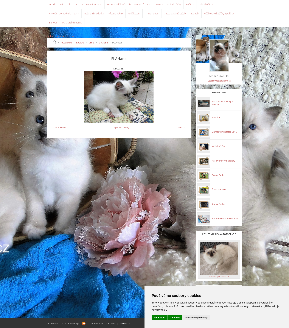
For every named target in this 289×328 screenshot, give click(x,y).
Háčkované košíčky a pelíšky (219, 13)
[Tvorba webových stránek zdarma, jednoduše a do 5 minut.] (83, 323)
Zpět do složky (121, 127)
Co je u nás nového (92, 4)
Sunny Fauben (219, 204)
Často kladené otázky (175, 13)
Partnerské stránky (72, 22)
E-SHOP (53, 22)
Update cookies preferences (61, 36)
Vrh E (91, 42)
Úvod (52, 4)
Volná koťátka (206, 4)
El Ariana (103, 42)
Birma (159, 4)
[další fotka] (180, 97)
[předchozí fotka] (57, 97)
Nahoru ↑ (125, 323)
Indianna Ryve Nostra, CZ (219, 276)
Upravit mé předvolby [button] (196, 317)
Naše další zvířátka (94, 13)
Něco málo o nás (68, 4)
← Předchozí (59, 127)
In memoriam (152, 13)
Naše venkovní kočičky (223, 160)
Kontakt (195, 13)
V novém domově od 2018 (225, 218)
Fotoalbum (66, 42)
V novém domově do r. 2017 (64, 13)
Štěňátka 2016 (219, 189)
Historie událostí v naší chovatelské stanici (129, 4)
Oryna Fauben (219, 175)
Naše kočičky (174, 4)
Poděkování (134, 13)
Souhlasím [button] (159, 317)
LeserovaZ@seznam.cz (219, 80)
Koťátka (190, 4)
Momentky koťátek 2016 (224, 131)
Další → (181, 127)
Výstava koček (115, 13)
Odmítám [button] (175, 317)
